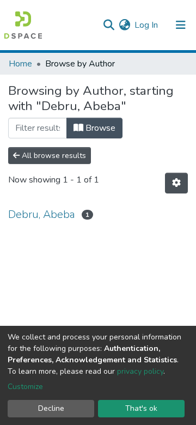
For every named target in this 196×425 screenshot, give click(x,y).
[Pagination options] (176, 183)
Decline (51, 408)
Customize (25, 386)
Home (20, 64)
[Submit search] (108, 25)
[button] (124, 25)
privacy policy (140, 371)
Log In (146, 25)
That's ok (141, 408)
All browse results (53, 155)
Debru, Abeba (41, 214)
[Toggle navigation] (181, 25)
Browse (99, 128)
